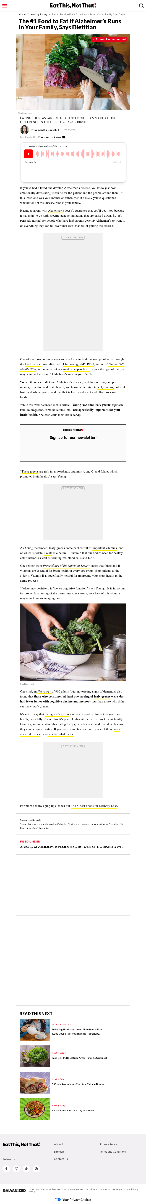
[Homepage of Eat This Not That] (21, 1144)
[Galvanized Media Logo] (14, 1190)
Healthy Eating (38, 14)
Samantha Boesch (46, 129)
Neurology (45, 691)
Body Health (89, 847)
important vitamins (104, 548)
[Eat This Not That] (73, 430)
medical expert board (76, 369)
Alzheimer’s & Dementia (54, 847)
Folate (48, 553)
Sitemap (59, 1151)
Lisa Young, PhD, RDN (78, 364)
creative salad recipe (61, 734)
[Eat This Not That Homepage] (73, 5)
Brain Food (112, 847)
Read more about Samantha (34, 828)
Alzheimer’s (56, 210)
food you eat (33, 364)
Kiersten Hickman (49, 137)
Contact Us (61, 1158)
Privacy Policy (108, 1144)
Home (22, 14)
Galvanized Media (54, 1189)
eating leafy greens (57, 714)
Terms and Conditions (113, 1151)
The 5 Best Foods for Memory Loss (94, 805)
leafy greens (105, 387)
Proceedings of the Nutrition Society (66, 565)
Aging (25, 847)
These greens (30, 471)
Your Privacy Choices (77, 1199)
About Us (60, 1144)
